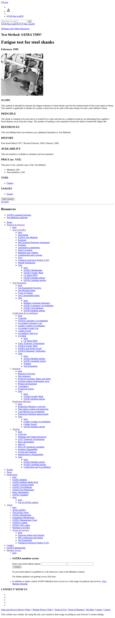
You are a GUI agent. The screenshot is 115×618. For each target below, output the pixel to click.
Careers (98, 609)
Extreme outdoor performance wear (33, 381)
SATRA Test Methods (28, 237)
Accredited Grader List (28, 328)
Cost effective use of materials (31, 411)
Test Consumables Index (29, 295)
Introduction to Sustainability (30, 454)
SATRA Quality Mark (33, 273)
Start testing (23, 235)
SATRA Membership (33, 270)
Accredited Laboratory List (30, 323)
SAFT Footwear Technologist (31, 343)
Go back (5, 201)
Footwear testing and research (31, 535)
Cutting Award (24, 331)
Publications (12, 474)
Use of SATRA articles (28, 502)
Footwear (22, 240)
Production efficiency (21, 401)
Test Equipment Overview (29, 288)
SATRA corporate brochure (19, 215)
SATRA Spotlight (20, 495)
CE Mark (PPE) (31, 275)
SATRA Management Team (24, 520)
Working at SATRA (21, 527)
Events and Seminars (27, 452)
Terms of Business (76, 609)
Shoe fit (21, 444)
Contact (10, 545)
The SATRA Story (20, 512)
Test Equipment (19, 283)
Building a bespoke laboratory (37, 303)
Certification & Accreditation (25, 313)
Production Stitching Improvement (33, 414)
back (14, 227)
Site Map (90, 609)
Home (9, 222)
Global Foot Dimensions (23, 490)
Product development (27, 384)
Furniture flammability (28, 449)
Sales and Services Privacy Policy (16, 609)
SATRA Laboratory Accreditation (38, 305)
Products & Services (16, 225)
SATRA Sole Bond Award (30, 348)
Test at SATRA (19, 230)
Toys (20, 257)
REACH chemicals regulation (31, 447)
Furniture (22, 245)
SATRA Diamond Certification (31, 351)
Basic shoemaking (26, 442)
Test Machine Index (26, 290)
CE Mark (22, 336)
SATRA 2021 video (21, 525)
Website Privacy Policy (43, 609)
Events (10, 469)
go (30, 21)
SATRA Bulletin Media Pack (25, 482)
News (9, 472)
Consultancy (23, 386)
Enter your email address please (26, 564)
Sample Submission (26, 262)
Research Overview (26, 374)
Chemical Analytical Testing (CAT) (33, 260)
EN (16, 24)
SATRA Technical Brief (23, 485)
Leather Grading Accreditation (31, 326)
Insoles (10, 194)
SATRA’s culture (19, 522)
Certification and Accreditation (37, 467)
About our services (20, 530)
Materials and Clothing (28, 252)
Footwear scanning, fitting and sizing (34, 379)
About (9, 505)
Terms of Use (60, 609)
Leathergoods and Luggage (30, 255)
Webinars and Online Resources (15, 28)
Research (16, 368)
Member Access (14, 550)
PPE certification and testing (30, 538)
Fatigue (10, 183)
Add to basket (8, 199)
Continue (17, 567)
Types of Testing (25, 293)
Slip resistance (24, 376)
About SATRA (19, 510)
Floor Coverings (25, 250)
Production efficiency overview (32, 406)
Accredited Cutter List (28, 333)
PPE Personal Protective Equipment (34, 242)
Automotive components (29, 247)
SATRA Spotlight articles (35, 280)
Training (27, 363)
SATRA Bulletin (19, 480)
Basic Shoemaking (20, 492)
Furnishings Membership (23, 517)
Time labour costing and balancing (33, 409)
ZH (33, 24)
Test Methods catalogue (17, 217)
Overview (22, 318)
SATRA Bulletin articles (34, 278)
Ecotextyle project (26, 389)
